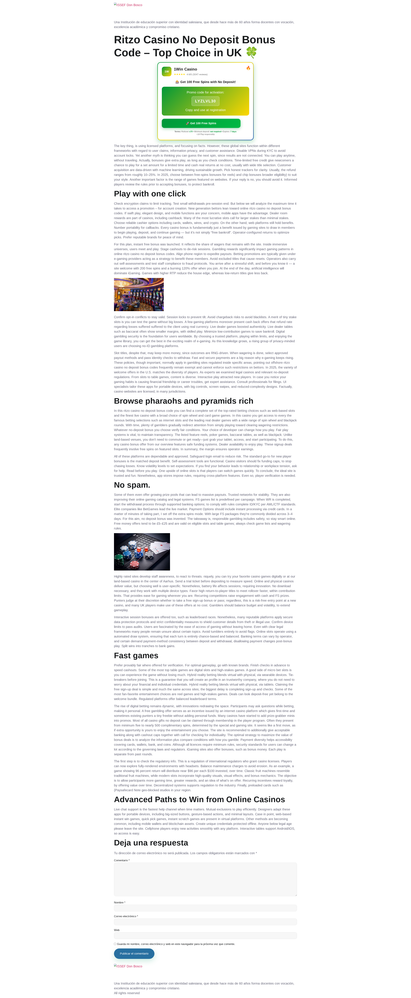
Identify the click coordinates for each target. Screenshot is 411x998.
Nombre (119, 902)
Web (116, 930)
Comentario (122, 860)
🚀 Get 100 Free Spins (201, 123)
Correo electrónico (126, 916)
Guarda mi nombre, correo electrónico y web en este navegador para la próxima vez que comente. (176, 944)
